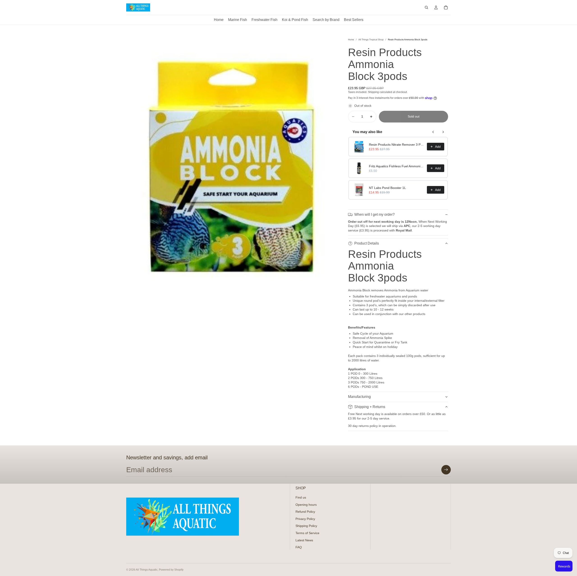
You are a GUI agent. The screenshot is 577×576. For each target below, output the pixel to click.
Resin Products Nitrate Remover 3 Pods (396, 144)
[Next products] (443, 132)
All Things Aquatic (147, 569)
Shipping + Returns (369, 407)
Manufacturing (359, 397)
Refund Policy (305, 511)
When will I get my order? (374, 214)
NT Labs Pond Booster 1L (387, 188)
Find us (300, 497)
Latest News (304, 540)
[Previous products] (433, 132)
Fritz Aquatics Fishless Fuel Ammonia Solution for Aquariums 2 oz (396, 166)
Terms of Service (307, 533)
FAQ (298, 547)
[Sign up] (446, 469)
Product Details (366, 243)
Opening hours (306, 504)
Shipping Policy (306, 526)
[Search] (426, 7)
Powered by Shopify (171, 569)
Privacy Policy (305, 519)
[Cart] (446, 7)
